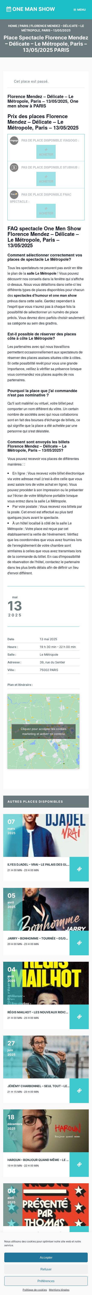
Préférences (46, 1281)
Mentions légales (59, 1289)
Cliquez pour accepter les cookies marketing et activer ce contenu (43, 731)
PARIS (24, 26)
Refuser (46, 1269)
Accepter (46, 1257)
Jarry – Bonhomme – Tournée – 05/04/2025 (42, 938)
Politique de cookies (35, 1289)
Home (12, 26)
